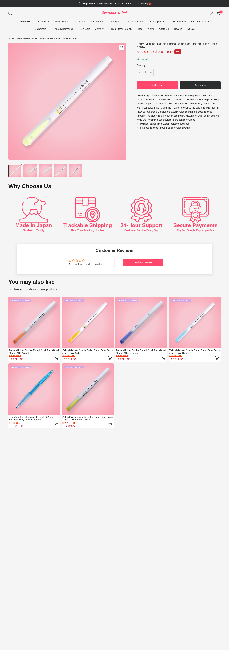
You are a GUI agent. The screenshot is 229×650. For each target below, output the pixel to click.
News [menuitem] (151, 28)
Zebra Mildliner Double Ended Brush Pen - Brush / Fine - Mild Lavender (141, 351)
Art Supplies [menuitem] (155, 21)
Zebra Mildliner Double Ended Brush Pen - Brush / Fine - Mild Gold (87, 351)
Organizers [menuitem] (40, 28)
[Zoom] (121, 47)
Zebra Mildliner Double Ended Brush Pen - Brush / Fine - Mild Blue (194, 351)
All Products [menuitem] (43, 21)
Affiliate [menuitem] (191, 28)
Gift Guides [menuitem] (26, 21)
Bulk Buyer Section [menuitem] (121, 28)
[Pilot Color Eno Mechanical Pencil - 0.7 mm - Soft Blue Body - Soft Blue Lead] (34, 389)
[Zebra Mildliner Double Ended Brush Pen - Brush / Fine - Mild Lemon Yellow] (88, 389)
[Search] (10, 13)
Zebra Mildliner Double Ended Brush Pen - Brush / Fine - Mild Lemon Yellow (87, 418)
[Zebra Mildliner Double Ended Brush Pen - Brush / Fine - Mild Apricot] (34, 322)
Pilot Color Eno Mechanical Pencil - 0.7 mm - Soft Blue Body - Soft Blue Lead (32, 418)
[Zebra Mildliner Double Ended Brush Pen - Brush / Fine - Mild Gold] (88, 322)
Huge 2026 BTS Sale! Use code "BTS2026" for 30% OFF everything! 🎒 (117, 3)
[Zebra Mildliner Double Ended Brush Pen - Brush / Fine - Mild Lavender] (141, 322)
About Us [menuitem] (164, 28)
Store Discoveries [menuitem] (63, 28)
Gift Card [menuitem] (85, 28)
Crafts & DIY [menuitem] (176, 21)
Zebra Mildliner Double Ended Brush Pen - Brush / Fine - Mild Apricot (34, 351)
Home (11, 38)
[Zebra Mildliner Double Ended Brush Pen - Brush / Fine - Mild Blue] (195, 322)
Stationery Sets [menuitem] (136, 21)
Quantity (141, 65)
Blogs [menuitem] (140, 28)
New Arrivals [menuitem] (62, 21)
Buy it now (200, 85)
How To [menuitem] (178, 28)
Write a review (143, 262)
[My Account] (211, 13)
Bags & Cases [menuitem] (198, 21)
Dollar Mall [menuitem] (79, 21)
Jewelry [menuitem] (99, 28)
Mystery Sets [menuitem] (115, 21)
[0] (218, 13)
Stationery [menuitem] (95, 21)
